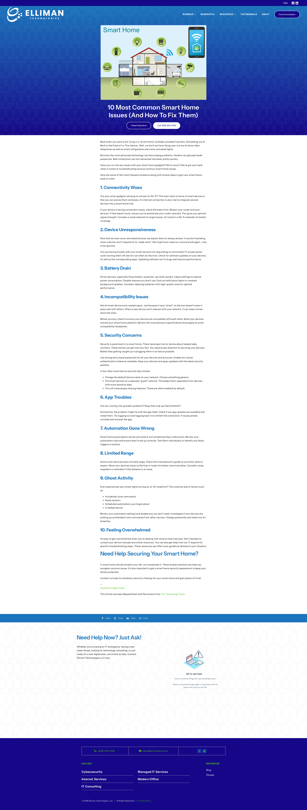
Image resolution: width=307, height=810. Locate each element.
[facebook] (199, 751)
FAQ (285, 3)
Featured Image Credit (112, 588)
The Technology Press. (173, 594)
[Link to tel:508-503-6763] (95, 751)
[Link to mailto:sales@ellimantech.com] (140, 751)
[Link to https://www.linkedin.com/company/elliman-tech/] (297, 3)
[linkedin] (204, 751)
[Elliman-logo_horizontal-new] (35, 7)
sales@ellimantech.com (155, 751)
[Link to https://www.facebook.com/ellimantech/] (293, 3)
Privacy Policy (144, 801)
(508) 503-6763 (106, 751)
